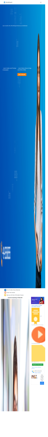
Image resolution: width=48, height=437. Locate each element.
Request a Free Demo (37, 364)
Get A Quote (21, 74)
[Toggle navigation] (40, 2)
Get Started (42, 383)
